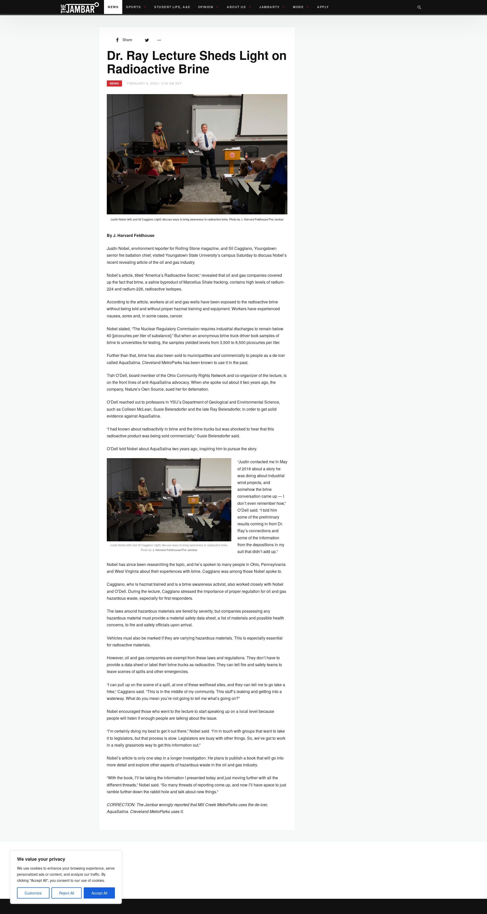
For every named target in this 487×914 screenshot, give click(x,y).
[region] (66, 877)
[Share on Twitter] (147, 40)
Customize (33, 892)
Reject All (66, 892)
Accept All (99, 892)
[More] (159, 40)
